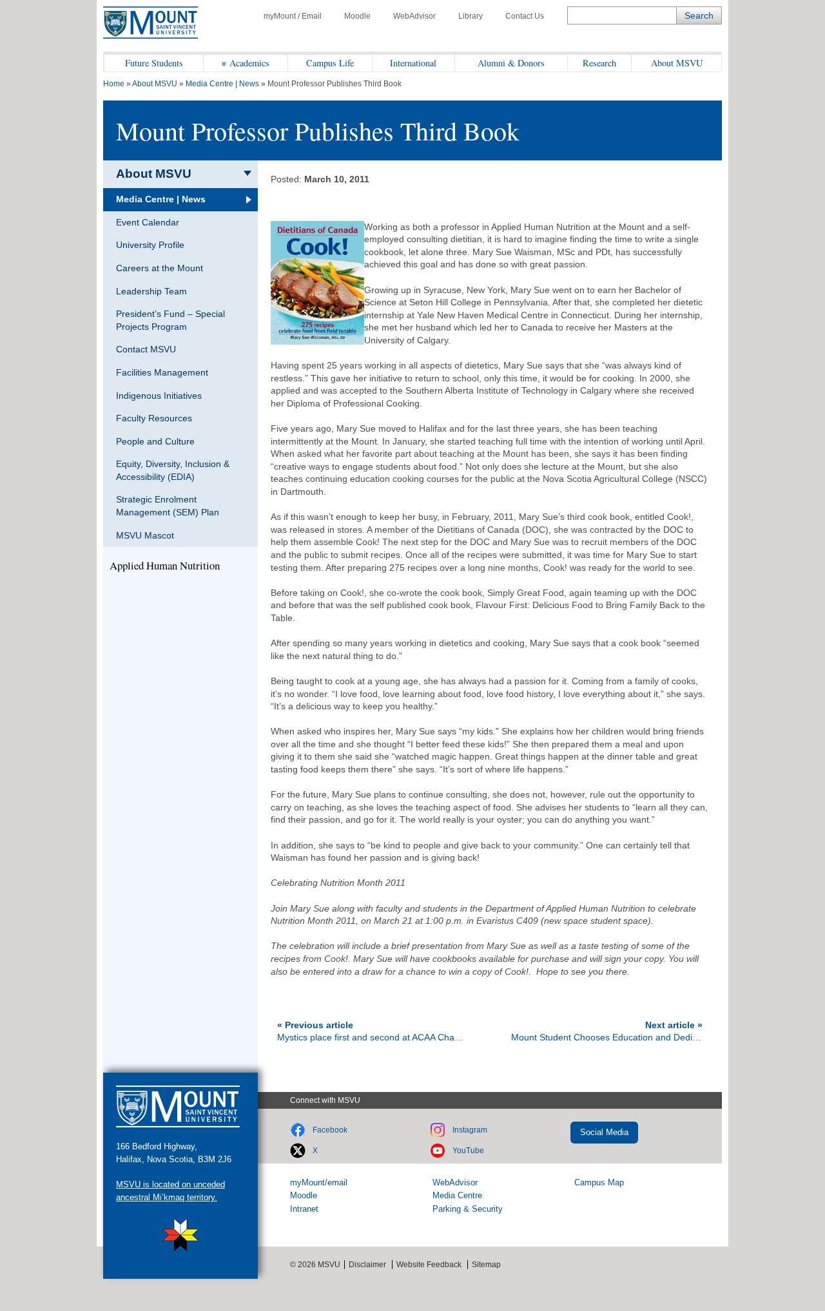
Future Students (154, 63)
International (413, 63)
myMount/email (318, 1182)
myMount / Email (293, 16)
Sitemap (486, 1264)
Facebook (330, 1129)
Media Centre (457, 1195)
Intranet (304, 1209)
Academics (249, 63)
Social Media (604, 1132)
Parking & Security (467, 1209)
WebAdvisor (414, 16)
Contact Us (524, 16)
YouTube (468, 1150)
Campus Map (599, 1182)
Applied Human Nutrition (165, 565)
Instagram (469, 1129)
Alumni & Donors (511, 63)
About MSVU (677, 63)
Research (599, 63)
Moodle (357, 16)
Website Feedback (428, 1264)
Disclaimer (367, 1264)
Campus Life (330, 63)
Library (470, 16)
